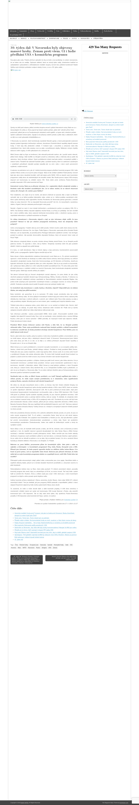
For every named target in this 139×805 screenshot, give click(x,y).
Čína (16, 545)
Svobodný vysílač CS (71, 500)
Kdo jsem (13, 31)
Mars (19, 547)
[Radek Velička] (69, 14)
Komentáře (23, 31)
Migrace (23, 38)
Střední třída (98, 38)
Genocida (43, 545)
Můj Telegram (88, 111)
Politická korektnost (37, 38)
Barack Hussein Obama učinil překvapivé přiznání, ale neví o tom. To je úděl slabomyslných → (64, 558)
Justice (74, 38)
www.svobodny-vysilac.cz (50, 123)
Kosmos (13, 547)
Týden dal (40, 31)
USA (49, 547)
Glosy (32, 31)
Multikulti (13, 38)
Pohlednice (66, 31)
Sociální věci (85, 38)
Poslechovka (108, 31)
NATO (24, 547)
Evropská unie (54, 38)
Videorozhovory (85, 31)
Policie (65, 38)
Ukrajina (44, 547)
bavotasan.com (124, 802)
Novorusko (31, 547)
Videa (75, 31)
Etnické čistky (24, 545)
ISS (71, 545)
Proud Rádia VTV (16, 35)
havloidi (50, 545)
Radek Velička (24, 802)
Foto (57, 31)
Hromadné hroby (59, 545)
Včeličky (50, 31)
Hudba (96, 31)
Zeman (55, 547)
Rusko (38, 547)
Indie (66, 545)
